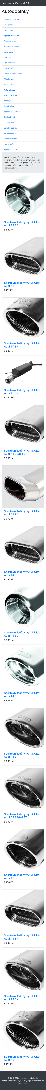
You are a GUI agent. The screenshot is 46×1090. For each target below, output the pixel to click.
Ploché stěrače (10, 68)
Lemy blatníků (10, 63)
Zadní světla (9, 106)
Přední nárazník (10, 95)
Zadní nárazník (10, 133)
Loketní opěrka (10, 128)
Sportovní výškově (12, 111)
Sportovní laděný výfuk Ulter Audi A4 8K (22, 937)
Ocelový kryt (9, 117)
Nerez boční (9, 144)
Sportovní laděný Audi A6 (15, 3)
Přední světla (9, 84)
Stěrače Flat (9, 57)
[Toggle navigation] (41, 3)
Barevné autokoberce (13, 46)
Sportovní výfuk (11, 149)
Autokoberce (9, 90)
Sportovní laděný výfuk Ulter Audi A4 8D (22, 224)
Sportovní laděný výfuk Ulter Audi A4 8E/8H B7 (22, 452)
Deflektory (8, 30)
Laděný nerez (9, 122)
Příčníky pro (9, 79)
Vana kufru (8, 52)
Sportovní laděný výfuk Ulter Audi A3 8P (22, 284)
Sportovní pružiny (11, 19)
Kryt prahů (8, 25)
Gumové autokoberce (13, 74)
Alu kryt (7, 101)
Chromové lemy (10, 139)
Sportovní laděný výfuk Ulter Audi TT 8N (22, 345)
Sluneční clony (10, 41)
